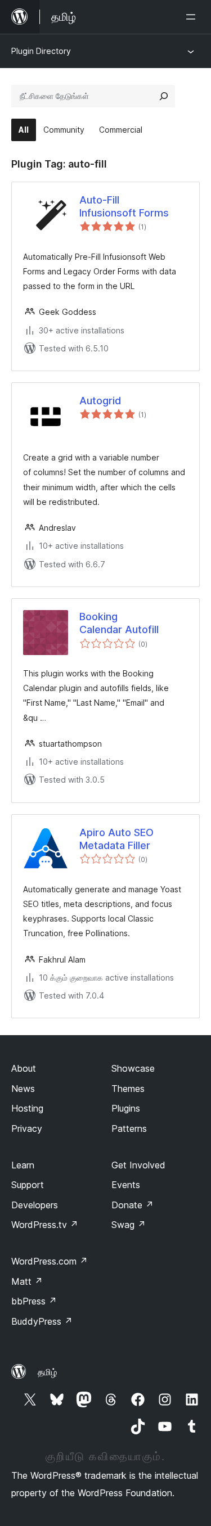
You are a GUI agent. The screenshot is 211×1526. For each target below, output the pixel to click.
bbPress (34, 1301)
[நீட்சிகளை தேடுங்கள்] (163, 96)
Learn (22, 1165)
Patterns (129, 1128)
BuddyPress (42, 1321)
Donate (132, 1205)
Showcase (133, 1068)
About (23, 1068)
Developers (34, 1205)
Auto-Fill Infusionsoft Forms (124, 206)
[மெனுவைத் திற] (193, 17)
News (23, 1088)
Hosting (27, 1108)
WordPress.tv (44, 1224)
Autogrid (100, 401)
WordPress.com (49, 1261)
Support (27, 1184)
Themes (128, 1088)
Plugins (125, 1108)
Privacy (26, 1128)
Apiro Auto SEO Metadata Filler (116, 839)
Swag (128, 1224)
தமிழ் (47, 1372)
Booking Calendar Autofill (119, 623)
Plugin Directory (41, 51)
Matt (27, 1281)
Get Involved (138, 1165)
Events (125, 1184)
